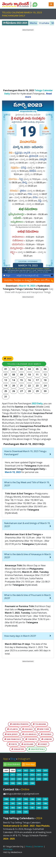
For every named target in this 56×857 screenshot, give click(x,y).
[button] (51, 4)
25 (5, 391)
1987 (39, 803)
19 (5, 385)
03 (21, 369)
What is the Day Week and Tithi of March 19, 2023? (26, 484)
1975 (25, 812)
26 (13, 391)
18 (45, 380)
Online (25, 789)
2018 (6, 775)
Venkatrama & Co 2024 (15, 825)
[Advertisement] (28, 59)
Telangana (40, 724)
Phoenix (47, 734)
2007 (32, 779)
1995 (32, 799)
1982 (25, 808)
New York (44, 729)
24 (45, 385)
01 (5, 369)
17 (37, 380)
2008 (25, 779)
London (47, 739)
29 (37, 391)
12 (45, 374)
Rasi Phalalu (42, 825)
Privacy (29, 846)
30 (45, 391)
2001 (25, 783)
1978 (6, 812)
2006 (39, 779)
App (5, 759)
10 (29, 374)
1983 (19, 808)
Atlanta (13, 729)
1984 (12, 808)
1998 (12, 799)
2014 (32, 775)
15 (21, 380)
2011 (6, 779)
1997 (19, 799)
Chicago (28, 729)
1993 (45, 799)
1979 (45, 808)
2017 (12, 775)
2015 (25, 775)
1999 (6, 799)
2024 (12, 770)
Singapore (18, 749)
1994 (39, 799)
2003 (12, 783)
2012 (45, 775)
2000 (32, 783)
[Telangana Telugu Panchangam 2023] (15, 4)
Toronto (32, 739)
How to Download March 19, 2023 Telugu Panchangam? (25, 453)
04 (29, 369)
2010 (12, 779)
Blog (12, 759)
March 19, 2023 (27, 285)
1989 (25, 803)
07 (5, 374)
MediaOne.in (16, 852)
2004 (6, 783)
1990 (19, 803)
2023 (9, 358)
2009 (19, 779)
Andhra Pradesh (20, 724)
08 (13, 374)
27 (21, 391)
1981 (32, 808)
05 (37, 369)
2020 (39, 770)
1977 (12, 812)
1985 (6, 808)
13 (5, 380)
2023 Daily (37, 403)
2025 (6, 770)
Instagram (24, 759)
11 (37, 374)
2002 (19, 783)
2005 (45, 779)
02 (13, 369)
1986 (45, 803)
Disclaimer (38, 846)
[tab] (28, 453)
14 (13, 380)
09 (21, 374)
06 (45, 369)
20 (13, 385)
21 (21, 385)
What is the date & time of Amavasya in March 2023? (27, 556)
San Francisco (13, 739)
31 (5, 396)
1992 (6, 803)
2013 (39, 775)
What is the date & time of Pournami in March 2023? (27, 597)
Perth (14, 744)
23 (37, 385)
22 (29, 385)
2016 (19, 775)
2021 (32, 770)
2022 (25, 770)
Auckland (28, 744)
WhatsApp (8, 849)
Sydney (43, 744)
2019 (45, 770)
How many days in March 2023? (20, 635)
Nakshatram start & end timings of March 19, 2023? (27, 525)
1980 (39, 808)
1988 (32, 803)
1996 (25, 799)
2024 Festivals (37, 749)
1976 (19, 812)
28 (29, 391)
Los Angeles (30, 734)
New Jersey (12, 734)
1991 (12, 803)
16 (29, 380)
